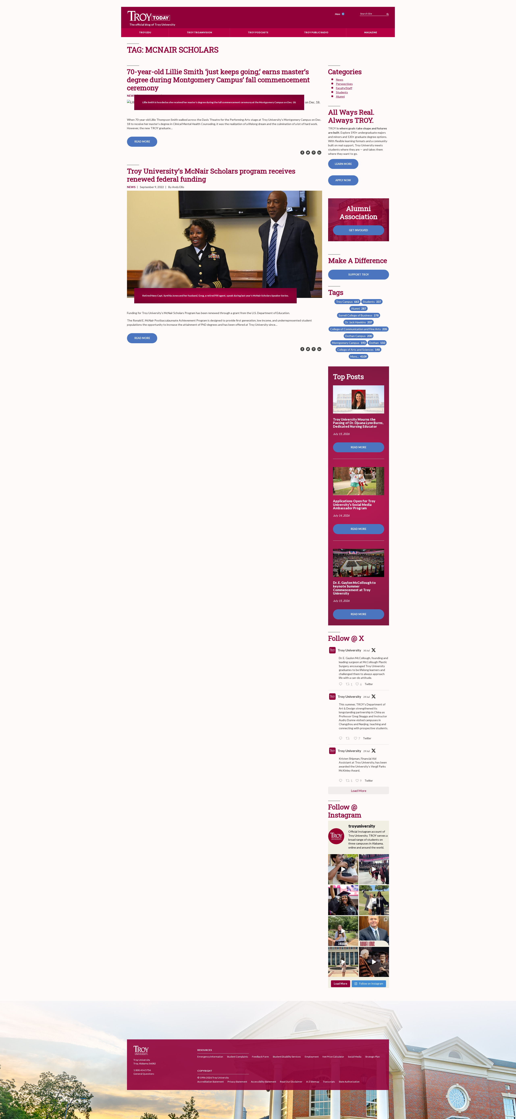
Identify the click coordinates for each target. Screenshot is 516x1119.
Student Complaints (237, 1056)
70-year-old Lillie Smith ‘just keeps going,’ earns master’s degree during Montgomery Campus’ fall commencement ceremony (218, 79)
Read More (142, 141)
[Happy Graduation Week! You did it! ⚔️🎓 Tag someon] (374, 962)
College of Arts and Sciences (358, 349)
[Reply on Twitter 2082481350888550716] (341, 781)
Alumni (340, 96)
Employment (312, 1056)
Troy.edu (145, 32)
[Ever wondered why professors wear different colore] (374, 869)
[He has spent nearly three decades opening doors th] (374, 931)
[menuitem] (340, 14)
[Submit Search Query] (387, 13)
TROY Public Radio (316, 32)
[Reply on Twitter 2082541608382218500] (341, 738)
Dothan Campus (358, 336)
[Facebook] (302, 153)
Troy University (349, 650)
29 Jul (366, 696)
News (131, 95)
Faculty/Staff (344, 88)
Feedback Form (260, 1056)
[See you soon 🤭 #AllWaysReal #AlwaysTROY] (343, 869)
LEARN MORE (343, 163)
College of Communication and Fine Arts (358, 329)
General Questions (143, 1073)
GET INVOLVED (358, 230)
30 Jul (366, 650)
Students (342, 92)
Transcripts (329, 1081)
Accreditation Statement (210, 1081)
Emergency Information (210, 1056)
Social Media (354, 1056)
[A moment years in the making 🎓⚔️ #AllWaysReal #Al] (343, 900)
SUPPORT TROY (358, 274)
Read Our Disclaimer (291, 1081)
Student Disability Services (287, 1056)
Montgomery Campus (348, 342)
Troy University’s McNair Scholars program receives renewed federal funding (211, 174)
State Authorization (349, 1081)
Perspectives (344, 83)
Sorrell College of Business (359, 315)
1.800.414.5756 (142, 1070)
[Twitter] (308, 153)
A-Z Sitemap (312, 1081)
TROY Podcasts (258, 32)
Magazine (370, 32)
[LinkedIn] (319, 153)
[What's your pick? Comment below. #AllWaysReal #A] (343, 962)
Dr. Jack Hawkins (358, 322)
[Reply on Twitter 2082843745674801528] (341, 684)
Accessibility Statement (263, 1081)
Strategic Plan (372, 1056)
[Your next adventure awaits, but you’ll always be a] (374, 900)
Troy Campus (347, 301)
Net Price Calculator (333, 1056)
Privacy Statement (237, 1081)
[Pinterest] (313, 153)
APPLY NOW (343, 180)
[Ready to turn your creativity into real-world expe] (343, 931)
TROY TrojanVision (199, 32)
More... (358, 356)
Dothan (377, 342)
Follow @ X (346, 638)
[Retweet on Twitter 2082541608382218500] (349, 738)
